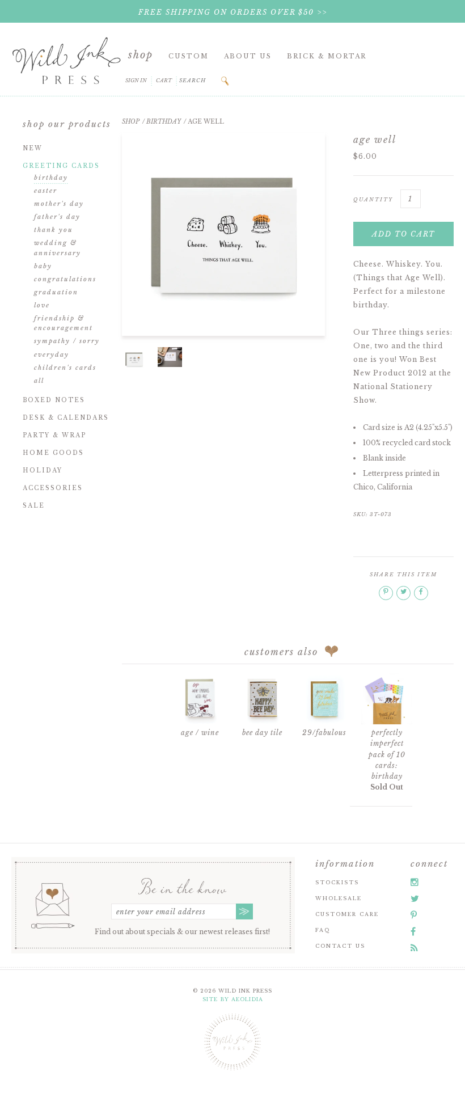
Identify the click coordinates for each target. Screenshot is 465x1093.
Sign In (136, 80)
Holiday (42, 470)
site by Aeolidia (232, 999)
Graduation (56, 292)
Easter (45, 191)
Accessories (53, 488)
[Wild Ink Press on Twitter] (415, 898)
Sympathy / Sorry (67, 341)
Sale (34, 505)
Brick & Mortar (326, 56)
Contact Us (340, 946)
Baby (43, 266)
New (33, 148)
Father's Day (57, 217)
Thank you (53, 230)
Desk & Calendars (66, 417)
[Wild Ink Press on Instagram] (414, 882)
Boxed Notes (54, 400)
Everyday (51, 354)
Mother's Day (59, 204)
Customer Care (347, 914)
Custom (188, 56)
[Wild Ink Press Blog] (414, 947)
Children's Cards (65, 368)
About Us (248, 56)
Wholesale (338, 898)
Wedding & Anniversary (57, 248)
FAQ (322, 930)
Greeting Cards (61, 166)
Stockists (337, 882)
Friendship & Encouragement (63, 323)
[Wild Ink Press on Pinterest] (414, 914)
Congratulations (65, 279)
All (39, 381)
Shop (140, 55)
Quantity (373, 199)
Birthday (51, 178)
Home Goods (53, 453)
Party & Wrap (54, 435)
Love (42, 305)
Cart (164, 80)
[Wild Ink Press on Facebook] (413, 931)
